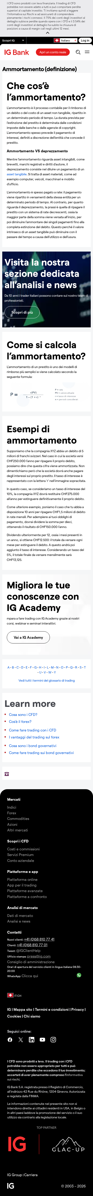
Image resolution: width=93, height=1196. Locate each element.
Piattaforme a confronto (27, 896)
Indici (11, 807)
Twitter (20, 1040)
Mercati (13, 799)
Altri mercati (17, 830)
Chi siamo (32, 1016)
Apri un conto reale (53, 52)
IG (9, 1009)
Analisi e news (18, 921)
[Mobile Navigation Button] (87, 52)
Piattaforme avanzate (25, 890)
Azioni (12, 824)
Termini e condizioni (52, 1009)
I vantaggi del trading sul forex (34, 737)
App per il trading (22, 885)
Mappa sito (23, 1009)
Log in (85, 40)
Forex (11, 813)
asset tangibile (17, 174)
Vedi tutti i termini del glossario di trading (47, 680)
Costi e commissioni (23, 849)
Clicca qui (30, 976)
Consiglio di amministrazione (31, 962)
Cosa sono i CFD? (23, 714)
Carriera (31, 1175)
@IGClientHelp (28, 950)
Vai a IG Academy (28, 637)
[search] (78, 52)
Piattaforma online (22, 879)
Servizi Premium (20, 854)
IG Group (14, 1175)
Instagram (53, 1040)
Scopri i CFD (17, 841)
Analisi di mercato (22, 907)
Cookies (14, 1016)
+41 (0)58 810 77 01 (32, 945)
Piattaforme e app (22, 871)
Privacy (77, 1009)
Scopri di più (22, 312)
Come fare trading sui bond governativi (41, 752)
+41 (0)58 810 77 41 (39, 939)
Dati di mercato (20, 915)
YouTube (42, 1040)
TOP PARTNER (46, 1127)
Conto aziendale (20, 860)
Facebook (10, 1040)
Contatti (14, 932)
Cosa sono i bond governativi (32, 745)
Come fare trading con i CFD (32, 730)
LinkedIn (31, 1040)
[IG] (17, 52)
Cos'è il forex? (20, 721)
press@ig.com (39, 956)
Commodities (18, 818)
